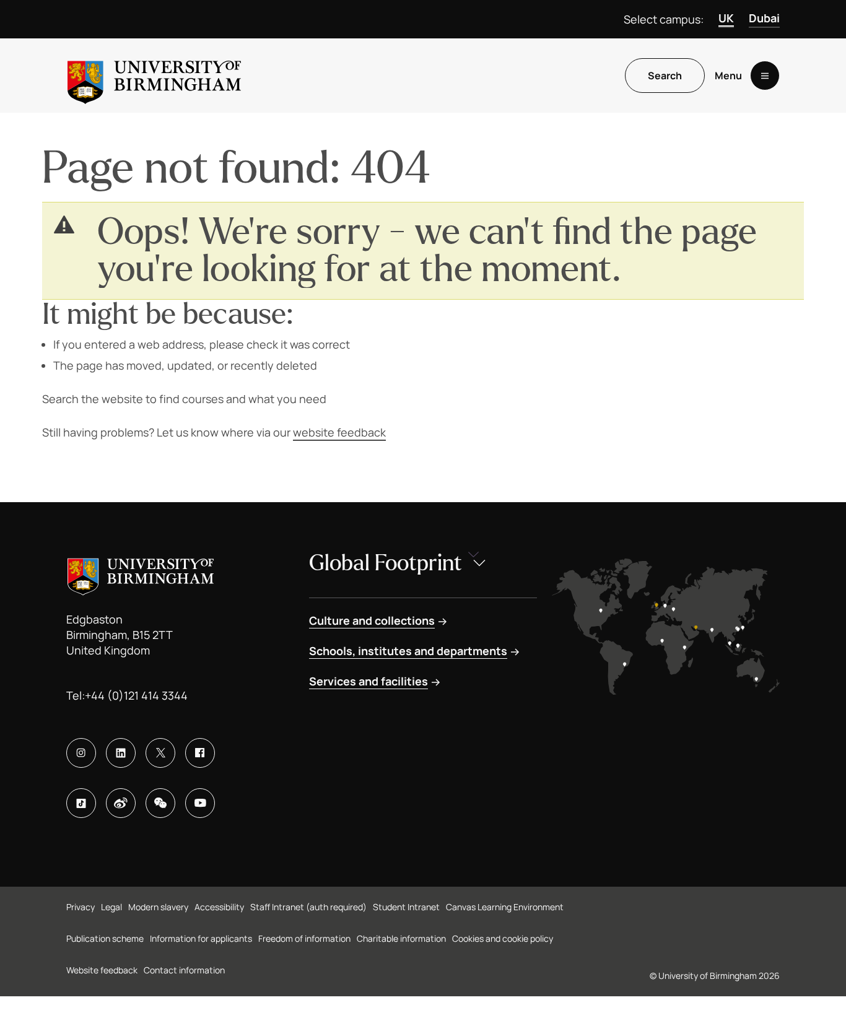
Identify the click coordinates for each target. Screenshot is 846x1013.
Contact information (184, 970)
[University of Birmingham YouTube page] (200, 803)
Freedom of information (304, 938)
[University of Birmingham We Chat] (160, 803)
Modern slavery (158, 907)
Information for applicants (201, 938)
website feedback (339, 432)
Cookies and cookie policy (502, 938)
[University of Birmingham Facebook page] (200, 753)
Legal (111, 907)
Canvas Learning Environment (505, 907)
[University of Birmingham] (154, 75)
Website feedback (101, 970)
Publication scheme (105, 938)
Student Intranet (406, 907)
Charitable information (401, 938)
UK (726, 18)
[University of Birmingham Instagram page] (81, 753)
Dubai (764, 18)
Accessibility (219, 907)
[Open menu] (765, 75)
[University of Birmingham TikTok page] (81, 803)
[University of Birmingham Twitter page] (160, 753)
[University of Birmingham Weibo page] (121, 803)
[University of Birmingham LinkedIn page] (121, 753)
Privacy (80, 907)
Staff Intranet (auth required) (308, 907)
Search (665, 75)
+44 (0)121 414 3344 (136, 695)
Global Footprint (385, 563)
